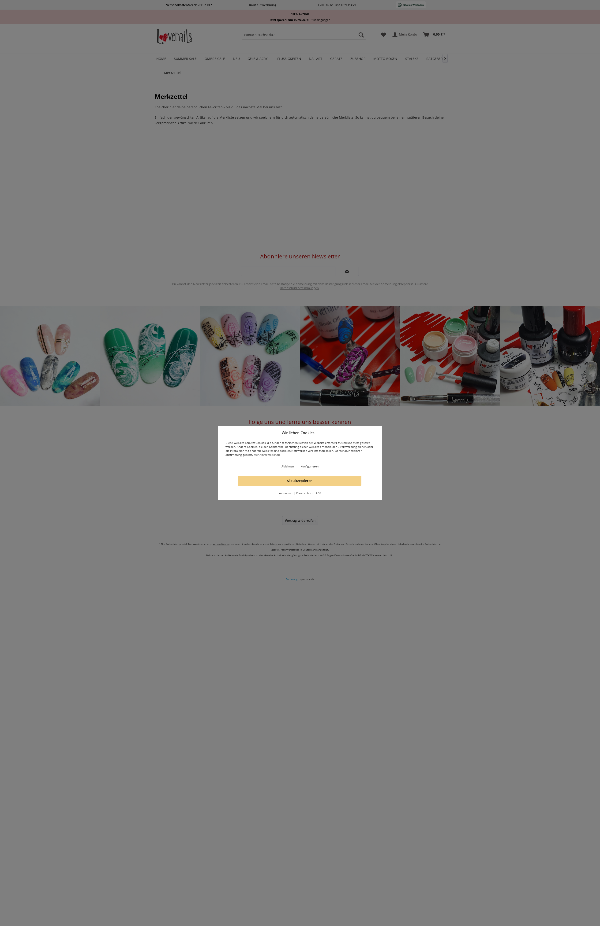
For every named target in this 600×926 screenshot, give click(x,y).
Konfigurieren (310, 466)
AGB (319, 493)
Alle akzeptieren (299, 480)
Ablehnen (287, 466)
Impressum (285, 493)
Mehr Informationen (267, 455)
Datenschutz (304, 493)
